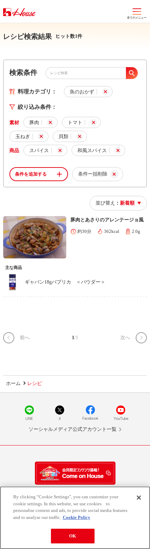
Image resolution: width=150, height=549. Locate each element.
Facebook (90, 412)
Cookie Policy (76, 517)
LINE (29, 412)
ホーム (13, 383)
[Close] (139, 497)
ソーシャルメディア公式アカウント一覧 (73, 429)
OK (72, 536)
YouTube (121, 412)
